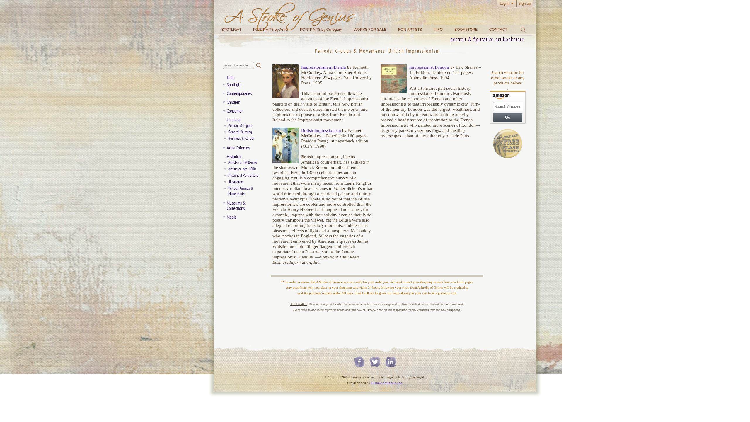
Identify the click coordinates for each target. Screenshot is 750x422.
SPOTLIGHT (231, 30)
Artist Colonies (238, 148)
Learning (234, 119)
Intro (231, 77)
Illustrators (236, 181)
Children (233, 102)
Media (231, 217)
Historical (234, 156)
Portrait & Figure (240, 125)
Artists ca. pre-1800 (242, 168)
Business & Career (241, 138)
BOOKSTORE (466, 30)
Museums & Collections (236, 205)
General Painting (240, 132)
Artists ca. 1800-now (242, 162)
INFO (438, 30)
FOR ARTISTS (410, 30)
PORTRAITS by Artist (270, 30)
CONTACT (498, 30)
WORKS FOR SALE (370, 30)
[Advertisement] (507, 253)
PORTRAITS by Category (321, 30)
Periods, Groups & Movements (242, 191)
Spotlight (234, 84)
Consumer (235, 111)
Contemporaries (239, 93)
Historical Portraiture (243, 175)
